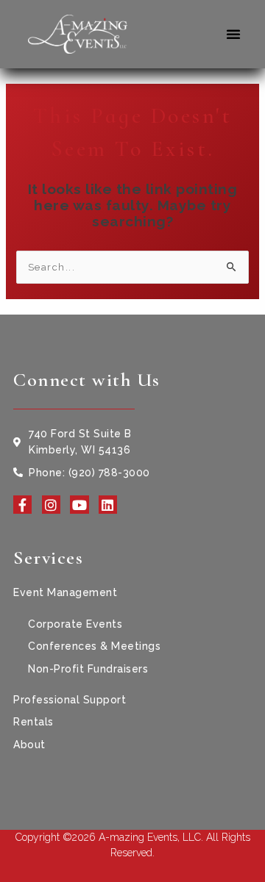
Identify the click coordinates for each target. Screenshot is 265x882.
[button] (233, 34)
